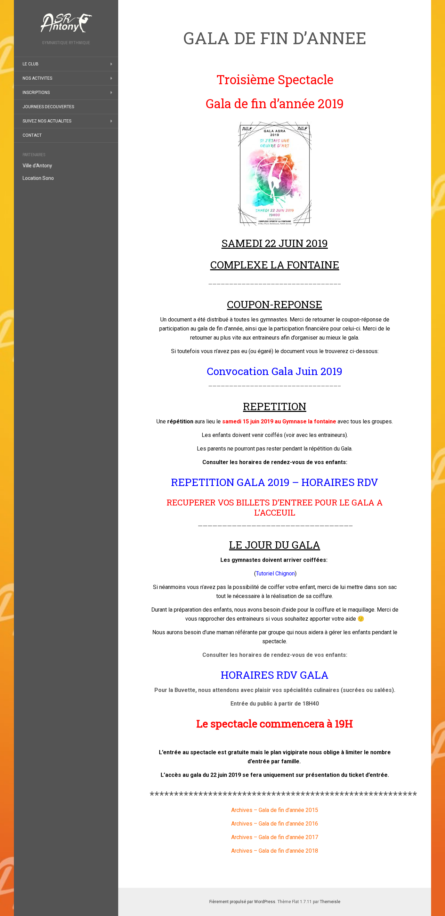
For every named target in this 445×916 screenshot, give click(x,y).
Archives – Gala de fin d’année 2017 (274, 837)
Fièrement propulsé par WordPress (242, 901)
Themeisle (330, 901)
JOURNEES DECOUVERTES (48, 106)
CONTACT (32, 135)
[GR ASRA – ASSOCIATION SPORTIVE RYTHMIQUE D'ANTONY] (66, 22)
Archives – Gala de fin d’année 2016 (274, 823)
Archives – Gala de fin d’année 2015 (274, 810)
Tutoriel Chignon (275, 573)
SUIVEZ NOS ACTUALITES (47, 121)
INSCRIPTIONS (36, 92)
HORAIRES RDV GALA (275, 675)
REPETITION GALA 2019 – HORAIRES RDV (274, 482)
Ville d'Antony (37, 165)
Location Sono (38, 178)
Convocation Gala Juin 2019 (274, 371)
